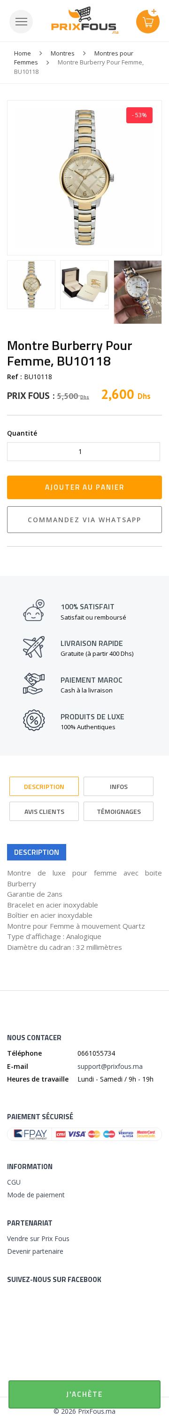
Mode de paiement (36, 1194)
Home (22, 53)
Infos (119, 786)
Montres (63, 53)
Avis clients (44, 811)
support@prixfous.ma (110, 1066)
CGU (14, 1182)
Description (44, 786)
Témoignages (119, 811)
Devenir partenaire (35, 1251)
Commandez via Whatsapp (84, 519)
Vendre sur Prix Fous (38, 1238)
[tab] (44, 782)
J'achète (84, 1394)
